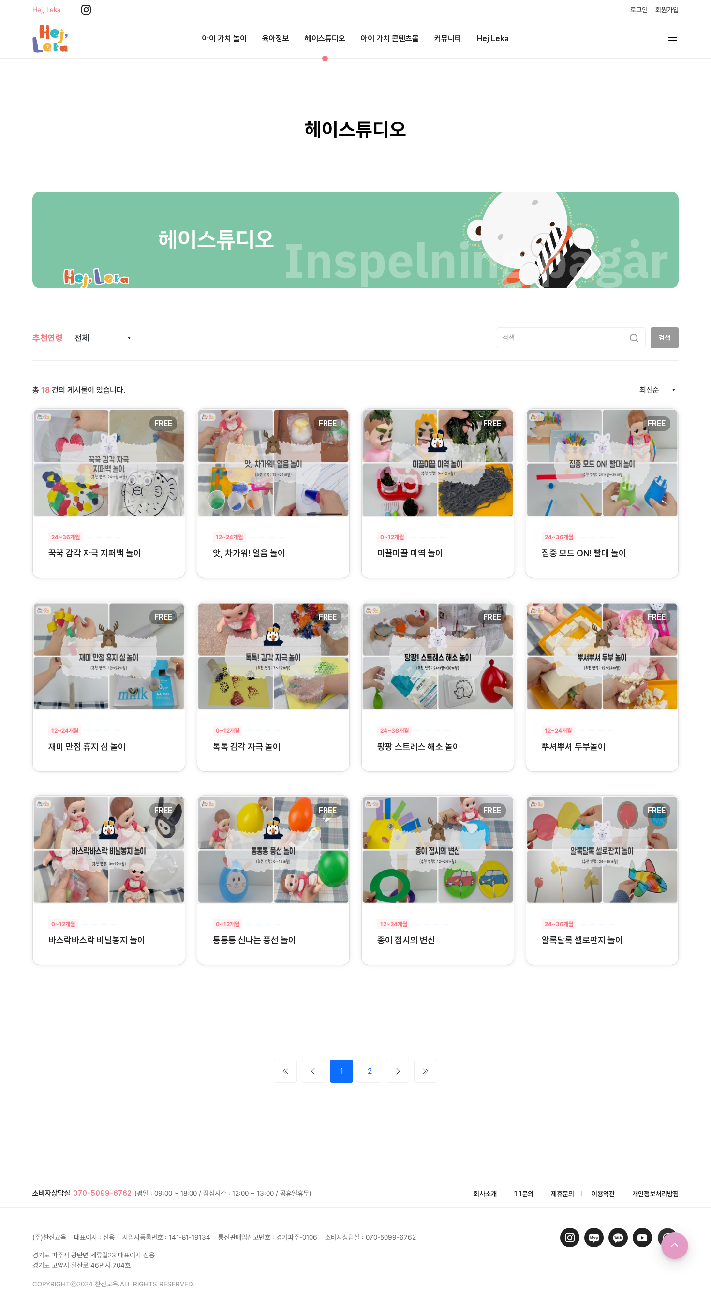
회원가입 (667, 10)
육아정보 (275, 38)
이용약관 (603, 1193)
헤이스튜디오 (325, 38)
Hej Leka (493, 38)
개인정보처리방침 (655, 1193)
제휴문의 (562, 1193)
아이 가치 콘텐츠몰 (390, 38)
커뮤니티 (447, 38)
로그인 (639, 10)
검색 (664, 337)
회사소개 (485, 1193)
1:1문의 (523, 1193)
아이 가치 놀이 (224, 38)
